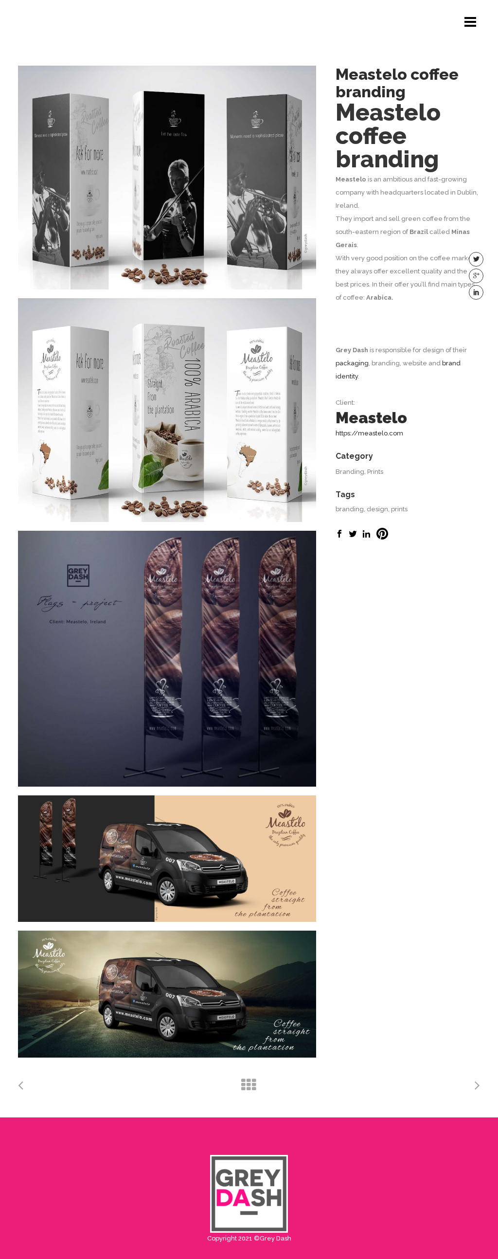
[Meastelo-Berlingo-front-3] (167, 994)
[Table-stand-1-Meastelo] (167, 177)
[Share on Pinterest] (382, 537)
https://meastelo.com (369, 433)
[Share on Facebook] (339, 535)
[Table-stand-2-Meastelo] (167, 410)
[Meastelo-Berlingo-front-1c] (167, 858)
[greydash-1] (167, 659)
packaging (352, 363)
